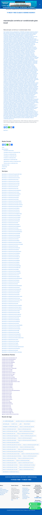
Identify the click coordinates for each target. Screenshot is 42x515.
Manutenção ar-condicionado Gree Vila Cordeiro (11, 312)
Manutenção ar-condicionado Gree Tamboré (10, 344)
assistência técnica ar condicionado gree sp (25, 421)
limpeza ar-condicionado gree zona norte (26, 467)
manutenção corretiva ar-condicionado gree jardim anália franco (20, 62)
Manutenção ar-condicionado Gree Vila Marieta (10, 262)
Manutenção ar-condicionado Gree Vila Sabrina (10, 208)
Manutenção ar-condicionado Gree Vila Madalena (11, 271)
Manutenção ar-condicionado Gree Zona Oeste (10, 183)
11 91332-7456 (15, 479)
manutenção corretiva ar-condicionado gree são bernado (26, 96)
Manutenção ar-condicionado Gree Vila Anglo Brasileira (12, 325)
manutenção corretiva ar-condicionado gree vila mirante (14, 109)
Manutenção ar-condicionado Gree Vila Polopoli (11, 220)
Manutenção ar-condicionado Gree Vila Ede (10, 303)
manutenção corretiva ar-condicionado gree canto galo (14, 45)
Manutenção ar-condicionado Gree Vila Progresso (11, 215)
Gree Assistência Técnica (8, 31)
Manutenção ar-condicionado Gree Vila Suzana (10, 195)
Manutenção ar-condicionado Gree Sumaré (10, 350)
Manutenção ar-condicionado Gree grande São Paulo (12, 174)
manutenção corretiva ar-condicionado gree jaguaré (13, 60)
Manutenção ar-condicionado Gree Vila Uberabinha (11, 190)
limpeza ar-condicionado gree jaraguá (9, 440)
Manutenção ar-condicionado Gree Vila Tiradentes (11, 193)
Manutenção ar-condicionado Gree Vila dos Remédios (12, 305)
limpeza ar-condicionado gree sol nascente (26, 458)
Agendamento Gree (5, 164)
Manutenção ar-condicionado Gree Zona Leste (10, 184)
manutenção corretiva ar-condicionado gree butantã (15, 43)
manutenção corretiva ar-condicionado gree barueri (26, 38)
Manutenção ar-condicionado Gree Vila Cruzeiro (11, 310)
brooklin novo (14, 423)
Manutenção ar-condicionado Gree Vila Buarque (11, 319)
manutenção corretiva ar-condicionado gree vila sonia (13, 114)
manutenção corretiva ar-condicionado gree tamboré (27, 100)
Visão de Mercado (31, 510)
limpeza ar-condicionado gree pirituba (9, 458)
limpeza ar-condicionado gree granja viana (28, 435)
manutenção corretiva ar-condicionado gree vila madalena (18, 107)
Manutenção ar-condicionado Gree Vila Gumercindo (11, 289)
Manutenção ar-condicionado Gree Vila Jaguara (11, 276)
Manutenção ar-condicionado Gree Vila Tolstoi (10, 192)
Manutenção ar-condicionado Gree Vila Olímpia (10, 240)
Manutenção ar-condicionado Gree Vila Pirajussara (11, 226)
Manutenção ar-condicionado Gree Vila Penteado (11, 233)
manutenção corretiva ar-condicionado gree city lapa (25, 51)
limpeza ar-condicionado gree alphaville (27, 426)
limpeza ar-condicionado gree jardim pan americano (12, 444)
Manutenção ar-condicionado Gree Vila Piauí (10, 228)
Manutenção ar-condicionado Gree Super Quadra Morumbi (13, 346)
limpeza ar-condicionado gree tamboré (10, 462)
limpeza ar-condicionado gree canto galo (10, 431)
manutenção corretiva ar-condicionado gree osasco (23, 79)
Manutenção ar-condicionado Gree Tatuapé (10, 343)
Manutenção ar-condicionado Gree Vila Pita (10, 222)
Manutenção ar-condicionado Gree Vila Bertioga (11, 321)
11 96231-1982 (26, 479)
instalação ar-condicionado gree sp (10, 426)
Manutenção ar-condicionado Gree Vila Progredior (11, 217)
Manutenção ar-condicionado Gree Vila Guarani (10, 294)
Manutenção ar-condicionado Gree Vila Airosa (10, 323)
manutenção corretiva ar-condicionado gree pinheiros (28, 88)
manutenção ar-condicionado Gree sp (11, 471)
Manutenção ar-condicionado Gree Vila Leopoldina (11, 273)
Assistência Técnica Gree (9, 150)
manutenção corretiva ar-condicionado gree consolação (14, 52)
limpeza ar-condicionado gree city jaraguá (26, 431)
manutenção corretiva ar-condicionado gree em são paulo (23, 53)
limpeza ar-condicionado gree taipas (22, 460)
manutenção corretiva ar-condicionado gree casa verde (25, 46)
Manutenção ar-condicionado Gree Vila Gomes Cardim (12, 296)
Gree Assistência (5, 149)
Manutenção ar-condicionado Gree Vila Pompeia (11, 219)
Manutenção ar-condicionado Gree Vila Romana (11, 211)
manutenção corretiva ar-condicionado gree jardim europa (14, 65)
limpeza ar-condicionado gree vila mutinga (27, 464)
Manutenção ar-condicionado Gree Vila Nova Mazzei (11, 242)
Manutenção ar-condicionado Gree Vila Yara (10, 188)
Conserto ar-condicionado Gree (10, 154)
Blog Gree (4, 168)
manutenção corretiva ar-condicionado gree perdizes (18, 87)
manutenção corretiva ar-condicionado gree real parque (17, 93)
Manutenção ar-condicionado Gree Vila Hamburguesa (12, 285)
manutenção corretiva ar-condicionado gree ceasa (13, 48)
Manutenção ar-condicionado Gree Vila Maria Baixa (11, 265)
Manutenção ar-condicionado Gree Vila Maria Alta (11, 267)
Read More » (6, 130)
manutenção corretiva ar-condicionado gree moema (22, 75)
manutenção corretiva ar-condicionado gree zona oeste (14, 117)
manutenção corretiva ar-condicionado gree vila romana (26, 113)
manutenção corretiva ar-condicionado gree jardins (17, 74)
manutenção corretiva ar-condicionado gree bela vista (14, 40)
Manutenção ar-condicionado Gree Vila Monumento (11, 251)
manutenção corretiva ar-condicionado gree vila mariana (26, 108)
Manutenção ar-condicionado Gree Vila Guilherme (11, 290)
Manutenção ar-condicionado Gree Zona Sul (10, 179)
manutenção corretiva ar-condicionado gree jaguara (24, 59)
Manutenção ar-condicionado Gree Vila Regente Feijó (12, 213)
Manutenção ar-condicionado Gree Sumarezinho (11, 348)
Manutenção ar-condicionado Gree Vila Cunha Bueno (12, 308)
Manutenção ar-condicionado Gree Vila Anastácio (11, 328)
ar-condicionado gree (8, 421)
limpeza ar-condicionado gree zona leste (10, 467)
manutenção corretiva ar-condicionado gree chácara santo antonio (23, 49)
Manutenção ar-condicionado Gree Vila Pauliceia (11, 235)
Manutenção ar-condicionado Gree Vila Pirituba (10, 224)
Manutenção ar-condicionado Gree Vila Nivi (10, 246)
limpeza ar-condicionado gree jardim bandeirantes (27, 440)
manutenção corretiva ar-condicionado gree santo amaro (14, 95)
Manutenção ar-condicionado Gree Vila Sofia (10, 199)
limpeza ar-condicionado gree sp (8, 460)
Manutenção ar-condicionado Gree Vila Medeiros (11, 253)
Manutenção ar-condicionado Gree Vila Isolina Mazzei (12, 278)
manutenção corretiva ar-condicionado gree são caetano (14, 97)
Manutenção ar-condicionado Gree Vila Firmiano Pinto (12, 299)
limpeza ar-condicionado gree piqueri (30, 455)
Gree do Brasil (27, 423)
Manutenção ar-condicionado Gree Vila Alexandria (11, 334)
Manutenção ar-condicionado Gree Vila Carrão (10, 317)
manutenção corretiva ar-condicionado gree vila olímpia (18, 111)
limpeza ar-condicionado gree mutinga (27, 446)
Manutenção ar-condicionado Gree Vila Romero (11, 210)
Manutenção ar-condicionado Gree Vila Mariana (11, 264)
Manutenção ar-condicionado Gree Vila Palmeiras (11, 237)
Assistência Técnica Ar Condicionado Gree (12, 152)
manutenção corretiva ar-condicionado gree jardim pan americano (19, 67)
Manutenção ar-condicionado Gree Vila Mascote (11, 256)
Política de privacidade (4, 490)
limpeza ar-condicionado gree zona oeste (10, 469)
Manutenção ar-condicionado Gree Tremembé (10, 341)
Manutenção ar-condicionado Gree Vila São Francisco (12, 202)
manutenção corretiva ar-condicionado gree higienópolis (26, 56)
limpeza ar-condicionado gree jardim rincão (10, 446)
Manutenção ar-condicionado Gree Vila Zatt (10, 186)
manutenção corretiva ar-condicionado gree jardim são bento (20, 72)
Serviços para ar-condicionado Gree (11, 163)
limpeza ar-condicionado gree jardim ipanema (11, 442)
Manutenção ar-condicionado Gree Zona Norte (10, 181)
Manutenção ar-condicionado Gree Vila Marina (10, 258)
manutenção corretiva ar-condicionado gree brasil (21, 41)
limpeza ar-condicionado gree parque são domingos (12, 455)
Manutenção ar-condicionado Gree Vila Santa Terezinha (12, 204)
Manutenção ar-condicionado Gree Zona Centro (11, 177)
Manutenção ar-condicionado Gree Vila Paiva (10, 238)
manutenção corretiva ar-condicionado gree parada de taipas (23, 81)
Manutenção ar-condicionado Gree (10, 159)
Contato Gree (4, 166)
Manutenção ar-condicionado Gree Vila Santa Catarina (12, 206)
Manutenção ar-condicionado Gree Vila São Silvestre (11, 201)
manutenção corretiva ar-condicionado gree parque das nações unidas (17, 82)
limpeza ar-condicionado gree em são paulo (25, 433)
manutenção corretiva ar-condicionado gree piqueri (13, 89)
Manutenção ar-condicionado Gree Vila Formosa (11, 298)
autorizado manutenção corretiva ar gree (13, 33)
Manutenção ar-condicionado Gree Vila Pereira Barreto (12, 231)
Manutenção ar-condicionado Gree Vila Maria (10, 269)
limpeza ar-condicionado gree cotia (9, 433)
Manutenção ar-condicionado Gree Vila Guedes (10, 292)
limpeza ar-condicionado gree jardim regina (31, 444)
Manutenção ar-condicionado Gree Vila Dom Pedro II (11, 307)
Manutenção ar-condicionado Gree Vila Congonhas (11, 314)
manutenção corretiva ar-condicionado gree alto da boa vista (25, 36)
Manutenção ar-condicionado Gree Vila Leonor (10, 274)
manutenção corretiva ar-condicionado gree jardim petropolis (21, 70)
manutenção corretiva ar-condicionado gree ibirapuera (14, 57)
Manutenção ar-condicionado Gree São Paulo (10, 175)
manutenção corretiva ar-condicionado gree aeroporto (14, 35)
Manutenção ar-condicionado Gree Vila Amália (10, 332)
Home (3, 147)
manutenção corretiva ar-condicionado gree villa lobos (19, 115)
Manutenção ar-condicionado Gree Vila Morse (10, 249)
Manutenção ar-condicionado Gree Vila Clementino (11, 316)
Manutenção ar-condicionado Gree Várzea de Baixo (11, 335)
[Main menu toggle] (40, 4)
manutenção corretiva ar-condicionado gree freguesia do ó (14, 55)
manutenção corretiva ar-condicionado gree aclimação (25, 34)
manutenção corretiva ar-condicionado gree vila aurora (20, 102)
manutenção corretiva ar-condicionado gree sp (24, 99)
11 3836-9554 (37, 497)
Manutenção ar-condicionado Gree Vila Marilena (11, 260)
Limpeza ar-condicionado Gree (10, 157)
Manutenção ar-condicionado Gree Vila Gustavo (11, 287)
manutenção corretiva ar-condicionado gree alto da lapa (14, 37)
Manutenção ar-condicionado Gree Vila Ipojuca (10, 280)
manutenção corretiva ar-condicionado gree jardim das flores (22, 64)
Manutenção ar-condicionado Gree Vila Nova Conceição (12, 244)
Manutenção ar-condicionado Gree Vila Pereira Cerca (12, 229)
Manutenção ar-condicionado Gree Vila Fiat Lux (11, 301)
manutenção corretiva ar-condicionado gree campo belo (24, 44)
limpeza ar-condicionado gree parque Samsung (30, 453)
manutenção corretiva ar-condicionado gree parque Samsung (20, 85)
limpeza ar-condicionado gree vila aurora (25, 462)
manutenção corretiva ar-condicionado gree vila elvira (18, 104)
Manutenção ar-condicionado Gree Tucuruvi (10, 339)
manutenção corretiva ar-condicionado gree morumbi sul (17, 78)
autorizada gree (6, 423)
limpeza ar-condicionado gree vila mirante (10, 464)
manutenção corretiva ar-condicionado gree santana (25, 94)
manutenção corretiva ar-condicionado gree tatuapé (13, 101)
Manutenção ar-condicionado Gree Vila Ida (10, 283)
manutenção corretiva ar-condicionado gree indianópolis (18, 58)
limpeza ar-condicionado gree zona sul (26, 469)
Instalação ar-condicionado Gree (10, 155)
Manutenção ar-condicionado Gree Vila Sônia (10, 197)
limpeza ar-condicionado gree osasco (9, 449)
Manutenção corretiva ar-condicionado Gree (17, 30)
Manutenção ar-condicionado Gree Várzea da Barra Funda (12, 337)
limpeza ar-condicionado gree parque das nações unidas (13, 451)
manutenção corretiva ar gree (26, 33)
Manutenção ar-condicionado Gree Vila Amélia (10, 330)
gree (21, 423)
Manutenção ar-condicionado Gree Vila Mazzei (10, 255)
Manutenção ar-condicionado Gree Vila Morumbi (11, 247)
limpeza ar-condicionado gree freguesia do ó (11, 435)
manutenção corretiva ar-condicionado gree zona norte (26, 116)
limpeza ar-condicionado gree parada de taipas (26, 449)
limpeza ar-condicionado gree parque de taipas (11, 453)
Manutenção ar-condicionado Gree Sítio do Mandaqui (12, 352)
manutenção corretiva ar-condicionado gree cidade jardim (14, 50)
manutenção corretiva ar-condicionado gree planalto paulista (20, 91)
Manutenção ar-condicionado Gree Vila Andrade (11, 326)
